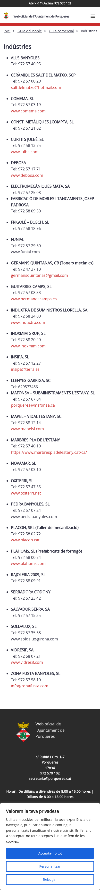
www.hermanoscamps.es (34, 299)
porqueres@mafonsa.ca (33, 405)
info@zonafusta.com (29, 685)
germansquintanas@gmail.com (39, 275)
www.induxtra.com (28, 322)
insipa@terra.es (25, 369)
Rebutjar (50, 879)
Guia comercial (61, 30)
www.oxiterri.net (26, 493)
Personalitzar (50, 866)
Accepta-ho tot (50, 853)
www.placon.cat (25, 540)
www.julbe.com (25, 151)
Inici (7, 30)
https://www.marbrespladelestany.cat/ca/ (49, 452)
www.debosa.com (27, 175)
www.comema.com (28, 111)
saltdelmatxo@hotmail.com (36, 87)
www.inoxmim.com (28, 346)
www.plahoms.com (28, 563)
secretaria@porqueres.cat (50, 778)
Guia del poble (29, 30)
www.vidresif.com (27, 662)
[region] (50, 846)
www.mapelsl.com (27, 428)
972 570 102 (50, 773)
